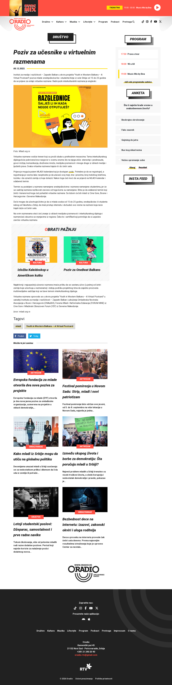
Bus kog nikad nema (131, 150)
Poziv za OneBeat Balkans (82, 270)
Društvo (46, 22)
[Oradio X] (160, 22)
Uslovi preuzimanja (84, 679)
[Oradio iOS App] (89, 619)
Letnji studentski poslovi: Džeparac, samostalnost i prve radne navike (32, 529)
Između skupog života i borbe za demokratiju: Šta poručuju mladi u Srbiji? (82, 458)
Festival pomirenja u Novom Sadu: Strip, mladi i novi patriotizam (83, 391)
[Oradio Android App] (83, 619)
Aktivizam (36, 373)
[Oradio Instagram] (147, 22)
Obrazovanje (36, 447)
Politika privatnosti (103, 679)
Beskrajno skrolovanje (132, 120)
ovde (71, 171)
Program (103, 22)
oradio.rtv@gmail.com (86, 655)
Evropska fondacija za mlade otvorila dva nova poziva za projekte (35, 385)
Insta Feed (138, 179)
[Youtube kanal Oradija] (155, 22)
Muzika (73, 22)
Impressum (119, 631)
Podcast (115, 22)
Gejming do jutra (129, 140)
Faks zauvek (127, 130)
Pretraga (127, 22)
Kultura (60, 22)
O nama (132, 631)
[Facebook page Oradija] (151, 22)
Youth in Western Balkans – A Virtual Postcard (49, 326)
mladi (18, 326)
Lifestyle (87, 22)
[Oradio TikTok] (143, 22)
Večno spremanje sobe (133, 160)
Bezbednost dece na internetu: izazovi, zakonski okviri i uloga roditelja (83, 524)
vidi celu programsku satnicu (138, 82)
